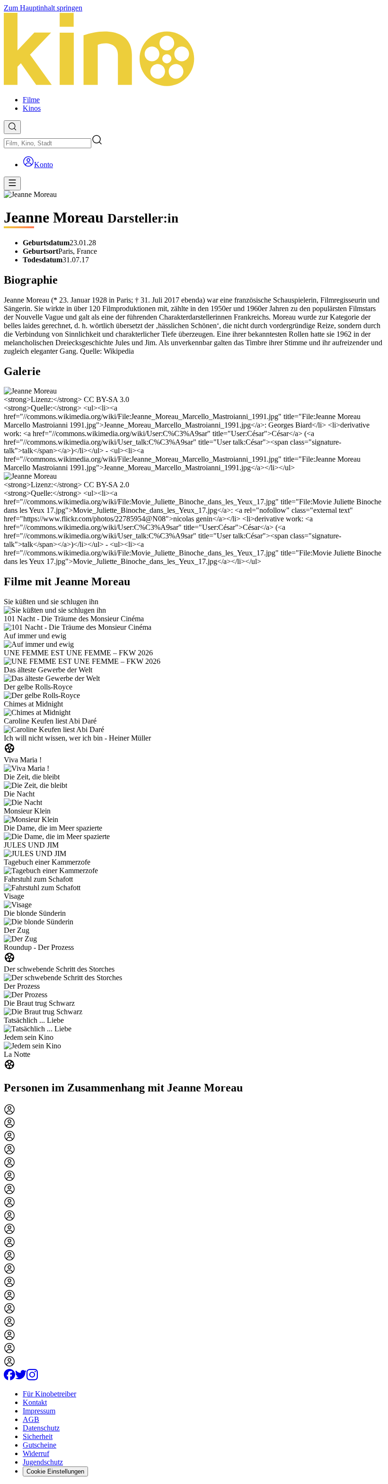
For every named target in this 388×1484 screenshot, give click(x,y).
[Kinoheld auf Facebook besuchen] (9, 1378)
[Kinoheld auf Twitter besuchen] (20, 1378)
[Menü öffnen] (12, 183)
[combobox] (47, 143)
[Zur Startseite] (194, 50)
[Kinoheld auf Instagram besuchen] (32, 1378)
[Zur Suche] (12, 127)
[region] (194, 835)
